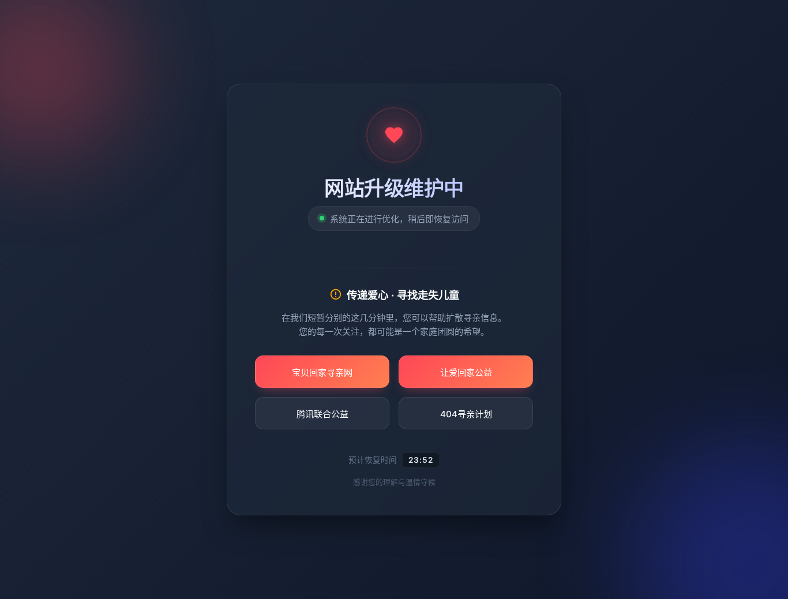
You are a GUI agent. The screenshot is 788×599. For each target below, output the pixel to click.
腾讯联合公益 (322, 414)
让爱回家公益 (466, 372)
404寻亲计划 (466, 414)
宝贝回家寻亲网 (322, 372)
